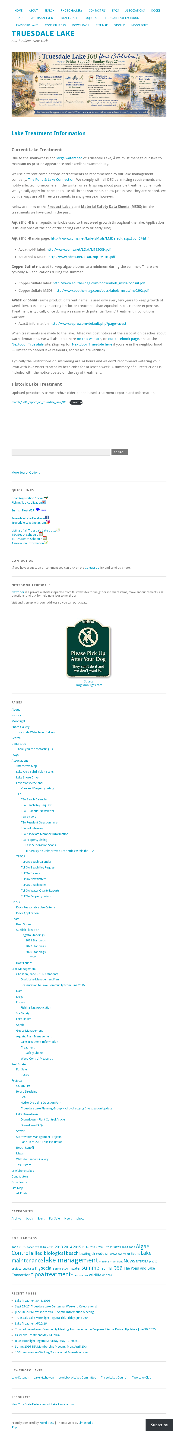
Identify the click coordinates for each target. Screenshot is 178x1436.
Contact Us (97, 10)
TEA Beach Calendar (34, 799)
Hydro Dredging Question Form (41, 1102)
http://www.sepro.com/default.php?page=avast (88, 323)
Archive (16, 1218)
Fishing (20, 1002)
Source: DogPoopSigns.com (89, 683)
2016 (85, 1247)
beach (72, 1253)
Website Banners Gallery (32, 1159)
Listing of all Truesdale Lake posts (34, 530)
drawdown (100, 1253)
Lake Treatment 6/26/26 (31, 1323)
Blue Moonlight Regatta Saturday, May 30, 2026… (47, 1341)
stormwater (71, 1268)
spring (57, 1268)
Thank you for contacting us (34, 749)
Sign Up (119, 25)
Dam (19, 991)
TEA (18, 794)
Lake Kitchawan (44, 1377)
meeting (104, 1261)
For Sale (21, 1069)
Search (49, 10)
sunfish (107, 1268)
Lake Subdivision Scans (40, 845)
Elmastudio (86, 1422)
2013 (59, 1247)
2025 (132, 1247)
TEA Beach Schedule (25, 534)
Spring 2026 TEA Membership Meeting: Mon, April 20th (51, 1346)
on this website (89, 339)
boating (85, 1254)
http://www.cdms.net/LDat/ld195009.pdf (79, 249)
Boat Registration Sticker (28, 498)
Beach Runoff (25, 1147)
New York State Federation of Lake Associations (43, 1404)
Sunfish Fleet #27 (23, 510)
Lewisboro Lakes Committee (77, 1377)
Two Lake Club (141, 1377)
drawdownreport (120, 1254)
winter (107, 1275)
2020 (101, 1247)
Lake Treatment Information (39, 1041)
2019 (93, 1247)
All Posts (21, 1193)
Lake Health (23, 1019)
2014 (68, 1247)
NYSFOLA (142, 1261)
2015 (77, 1247)
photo (80, 1218)
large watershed (69, 158)
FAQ (23, 1097)
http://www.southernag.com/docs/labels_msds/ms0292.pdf (101, 290)
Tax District (23, 1165)
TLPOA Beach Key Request (38, 867)
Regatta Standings (32, 935)
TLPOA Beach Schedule (27, 539)
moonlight (116, 1261)
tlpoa (37, 1274)
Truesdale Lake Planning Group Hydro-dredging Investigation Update (66, 1108)
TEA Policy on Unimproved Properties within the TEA (59, 851)
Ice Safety (22, 1013)
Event (41, 1218)
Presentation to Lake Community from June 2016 (53, 985)
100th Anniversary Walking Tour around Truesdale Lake (51, 1352)
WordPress (46, 1422)
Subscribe (159, 1425)
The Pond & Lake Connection (51, 179)
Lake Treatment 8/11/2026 (32, 1300)
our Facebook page (123, 339)
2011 (50, 1247)
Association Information (28, 543)
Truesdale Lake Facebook (121, 18)
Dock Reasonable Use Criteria (35, 907)
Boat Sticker (24, 924)
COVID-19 (23, 1086)
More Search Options (26, 472)
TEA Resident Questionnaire (39, 822)
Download (76, 402)
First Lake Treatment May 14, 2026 (37, 1335)
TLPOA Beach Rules (33, 884)
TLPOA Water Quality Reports (40, 890)
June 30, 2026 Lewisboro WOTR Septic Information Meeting (54, 1312)
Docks (155, 10)
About (33, 10)
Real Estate (69, 18)
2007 (36, 1247)
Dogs (19, 996)
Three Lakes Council (114, 1377)
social (46, 1268)
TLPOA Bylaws (30, 873)
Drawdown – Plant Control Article (43, 1119)
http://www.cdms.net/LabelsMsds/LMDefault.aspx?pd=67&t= (99, 238)
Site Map (102, 25)
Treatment (28, 1047)
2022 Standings (35, 946)
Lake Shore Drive (27, 777)
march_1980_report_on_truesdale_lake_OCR (39, 402)
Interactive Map (26, 766)
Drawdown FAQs (32, 1125)
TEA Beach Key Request (36, 805)
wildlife (95, 1275)
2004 (15, 1247)
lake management (71, 1260)
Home (18, 10)
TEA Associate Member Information (44, 834)
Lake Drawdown (27, 1114)
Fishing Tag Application (27, 502)
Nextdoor (18, 592)
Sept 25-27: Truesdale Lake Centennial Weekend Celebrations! (56, 1306)
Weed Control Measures (37, 1058)
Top (14, 1427)
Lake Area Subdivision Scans (35, 771)
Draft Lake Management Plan (40, 979)
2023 (117, 1247)
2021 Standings (35, 940)
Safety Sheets (34, 1052)
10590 (25, 1074)
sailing (36, 1268)
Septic (20, 1025)
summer (91, 1268)
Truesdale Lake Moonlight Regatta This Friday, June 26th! (52, 1317)
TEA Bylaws (28, 816)
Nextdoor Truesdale (28, 344)
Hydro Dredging (26, 1091)
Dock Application (27, 913)
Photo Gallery (71, 10)
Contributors (55, 25)
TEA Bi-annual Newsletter (37, 811)
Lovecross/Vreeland (29, 783)
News (68, 1218)
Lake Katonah (20, 1377)
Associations (135, 10)
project (16, 1268)
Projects (90, 18)
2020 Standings (35, 952)
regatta (26, 1268)
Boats (19, 18)
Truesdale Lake (45, 33)
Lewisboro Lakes (26, 25)
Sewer (20, 1131)
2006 (29, 1247)
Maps (20, 1153)
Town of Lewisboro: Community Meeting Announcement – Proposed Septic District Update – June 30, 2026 (85, 1329)
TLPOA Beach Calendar (36, 861)
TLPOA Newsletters (33, 879)
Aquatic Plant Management (33, 1036)
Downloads (80, 25)
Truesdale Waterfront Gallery (35, 732)
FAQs (115, 10)
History (16, 715)
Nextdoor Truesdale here (92, 344)
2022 (109, 1247)
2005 (22, 1247)
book (29, 1218)
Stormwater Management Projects (38, 1137)
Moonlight (139, 25)
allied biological (48, 1253)
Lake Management (42, 18)
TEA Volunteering (32, 828)
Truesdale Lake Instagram (29, 522)
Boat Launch (24, 963)
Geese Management (29, 1030)
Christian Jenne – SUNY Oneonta (37, 974)
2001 (33, 957)
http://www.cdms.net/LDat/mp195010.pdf (81, 257)
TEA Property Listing (34, 839)
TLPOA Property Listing (36, 896)
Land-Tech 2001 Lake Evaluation (42, 1142)
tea (118, 1267)
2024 (124, 1247)
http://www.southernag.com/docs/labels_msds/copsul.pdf (99, 283)
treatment (58, 1274)
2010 (42, 1247)
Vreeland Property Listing (37, 788)
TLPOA (20, 856)
